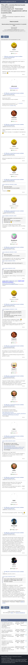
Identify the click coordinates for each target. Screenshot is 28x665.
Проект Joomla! (14, 27)
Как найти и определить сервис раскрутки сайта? (7, 630)
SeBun (14, 564)
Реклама (10, 656)
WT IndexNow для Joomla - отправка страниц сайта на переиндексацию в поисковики (7, 624)
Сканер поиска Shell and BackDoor (8, 283)
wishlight (23, 648)
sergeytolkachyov (7, 627)
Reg (15, 105)
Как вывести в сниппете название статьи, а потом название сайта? (7, 642)
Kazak (14, 49)
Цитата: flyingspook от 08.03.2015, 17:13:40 (9, 309)
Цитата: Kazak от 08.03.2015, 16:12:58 (8, 268)
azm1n (22, 636)
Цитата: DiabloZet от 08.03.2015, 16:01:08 (9, 215)
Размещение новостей (17, 656)
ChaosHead (14, 525)
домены (22, 601)
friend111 (14, 369)
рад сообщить (14, 28)
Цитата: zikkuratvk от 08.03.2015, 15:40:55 (9, 184)
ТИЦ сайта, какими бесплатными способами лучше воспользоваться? (13, 57)
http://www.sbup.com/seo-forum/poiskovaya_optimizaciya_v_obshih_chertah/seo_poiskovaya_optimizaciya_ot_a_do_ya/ (14, 413)
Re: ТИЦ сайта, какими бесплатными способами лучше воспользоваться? (14, 94)
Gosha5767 (6, 632)
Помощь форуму (4, 656)
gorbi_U (5, 644)
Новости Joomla (14, 21)
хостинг (4, 602)
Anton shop (6, 650)
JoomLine (21, 103)
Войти (12, 612)
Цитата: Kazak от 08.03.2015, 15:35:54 (8, 260)
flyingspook (14, 240)
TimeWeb (11, 105)
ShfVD (14, 398)
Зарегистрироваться (20, 612)
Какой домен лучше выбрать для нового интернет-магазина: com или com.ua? (7, 648)
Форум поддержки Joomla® (8, 1)
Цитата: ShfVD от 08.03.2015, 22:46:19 (8, 440)
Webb (14, 429)
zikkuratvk (14, 86)
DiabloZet (14, 117)
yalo (4, 638)
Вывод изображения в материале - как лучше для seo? (7, 636)
